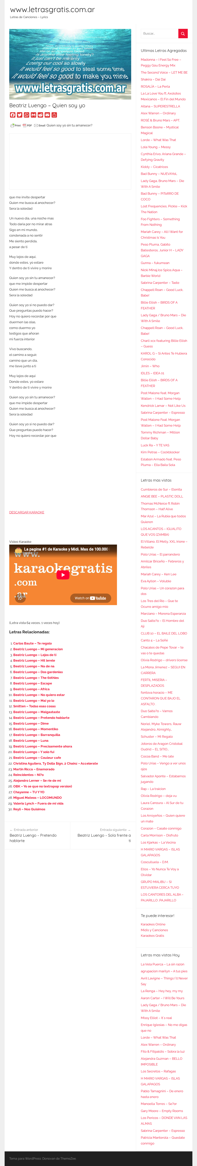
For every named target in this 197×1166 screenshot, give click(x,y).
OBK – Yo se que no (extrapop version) (42, 786)
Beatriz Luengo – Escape (32, 683)
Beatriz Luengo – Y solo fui (33, 752)
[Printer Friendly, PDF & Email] (28, 125)
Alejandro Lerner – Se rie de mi (37, 780)
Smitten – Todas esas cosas (34, 706)
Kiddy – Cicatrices (154, 167)
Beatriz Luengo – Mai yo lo (33, 701)
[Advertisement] (70, 161)
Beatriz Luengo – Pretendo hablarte (41, 718)
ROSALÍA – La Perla (155, 86)
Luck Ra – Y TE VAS (155, 445)
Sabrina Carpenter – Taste (160, 283)
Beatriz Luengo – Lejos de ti (34, 655)
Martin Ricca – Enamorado (33, 769)
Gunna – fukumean (155, 263)
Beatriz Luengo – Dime (31, 723)
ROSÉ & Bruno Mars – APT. (160, 120)
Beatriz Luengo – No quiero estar (39, 695)
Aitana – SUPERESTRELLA (160, 106)
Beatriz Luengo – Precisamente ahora (42, 746)
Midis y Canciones (154, 930)
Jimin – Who (150, 366)
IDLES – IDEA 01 (152, 373)
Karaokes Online (153, 924)
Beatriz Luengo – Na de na (33, 666)
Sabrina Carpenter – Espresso (163, 412)
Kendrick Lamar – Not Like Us (163, 406)
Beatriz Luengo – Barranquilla (36, 735)
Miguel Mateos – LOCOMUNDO (37, 798)
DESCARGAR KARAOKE (26, 512)
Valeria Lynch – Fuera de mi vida (38, 803)
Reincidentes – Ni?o (28, 775)
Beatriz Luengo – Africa (31, 689)
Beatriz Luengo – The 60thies (36, 678)
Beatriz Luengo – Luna (30, 740)
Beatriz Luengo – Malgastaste (36, 712)
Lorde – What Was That (158, 140)
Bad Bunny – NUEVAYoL (159, 174)
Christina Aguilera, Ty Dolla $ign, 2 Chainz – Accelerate (55, 763)
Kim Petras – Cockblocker (160, 452)
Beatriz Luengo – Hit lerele (34, 660)
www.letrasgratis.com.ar (52, 9)
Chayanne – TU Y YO (28, 792)
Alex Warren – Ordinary (158, 113)
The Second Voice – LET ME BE (164, 72)
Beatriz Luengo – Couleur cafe (37, 758)
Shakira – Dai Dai (153, 79)
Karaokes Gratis (152, 936)
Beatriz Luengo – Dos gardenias (38, 672)
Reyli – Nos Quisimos (29, 809)
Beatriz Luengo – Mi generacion (38, 649)
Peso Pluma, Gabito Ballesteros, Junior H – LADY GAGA (162, 250)
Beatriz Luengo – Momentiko (35, 729)
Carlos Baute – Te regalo (32, 643)
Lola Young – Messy (156, 147)
